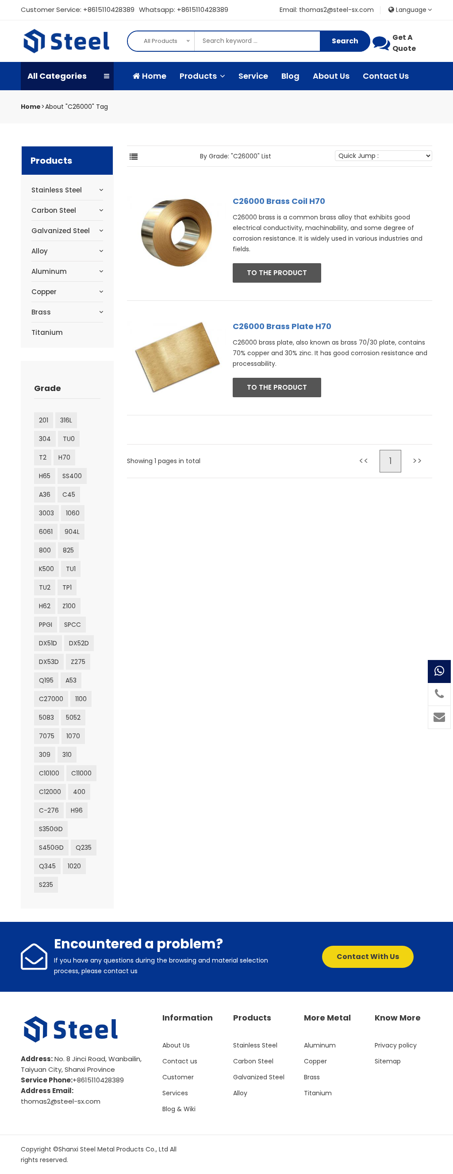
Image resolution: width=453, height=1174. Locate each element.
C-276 (49, 810)
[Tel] (439, 694)
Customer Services (178, 1085)
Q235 (84, 847)
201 (43, 420)
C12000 (50, 791)
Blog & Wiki (179, 1109)
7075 (46, 736)
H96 (77, 810)
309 (44, 754)
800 (45, 550)
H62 (44, 606)
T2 (42, 457)
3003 (46, 513)
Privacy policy (396, 1045)
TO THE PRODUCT (277, 272)
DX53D (49, 661)
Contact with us (368, 956)
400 (79, 791)
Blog (290, 75)
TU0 (69, 438)
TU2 (44, 587)
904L (72, 531)
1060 (73, 513)
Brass (41, 312)
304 (45, 438)
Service (253, 75)
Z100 (69, 606)
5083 (46, 717)
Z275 (78, 661)
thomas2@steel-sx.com (60, 1101)
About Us (331, 75)
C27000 (51, 698)
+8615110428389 (108, 9)
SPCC (72, 624)
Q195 (46, 680)
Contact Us (386, 75)
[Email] (439, 717)
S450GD (51, 847)
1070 (73, 736)
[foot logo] (72, 1029)
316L (66, 420)
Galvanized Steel (60, 230)
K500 (46, 568)
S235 (46, 884)
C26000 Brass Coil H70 (279, 201)
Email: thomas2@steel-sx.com (327, 9)
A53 (71, 680)
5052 (73, 717)
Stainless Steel (56, 190)
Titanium (47, 332)
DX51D (48, 643)
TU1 (71, 568)
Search (345, 41)
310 (67, 754)
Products (199, 75)
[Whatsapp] (439, 671)
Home (153, 75)
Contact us (179, 1061)
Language (410, 9)
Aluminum (49, 271)
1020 (74, 866)
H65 (44, 476)
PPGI (45, 624)
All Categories (57, 75)
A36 (44, 494)
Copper (44, 291)
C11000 (81, 773)
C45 (68, 494)
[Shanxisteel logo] (67, 41)
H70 (64, 457)
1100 (81, 698)
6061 (46, 531)
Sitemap (388, 1061)
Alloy (39, 251)
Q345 (47, 866)
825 (68, 550)
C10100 (49, 773)
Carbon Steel (53, 210)
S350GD (51, 829)
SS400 (72, 476)
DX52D (79, 643)
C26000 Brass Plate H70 (282, 326)
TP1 (67, 587)
